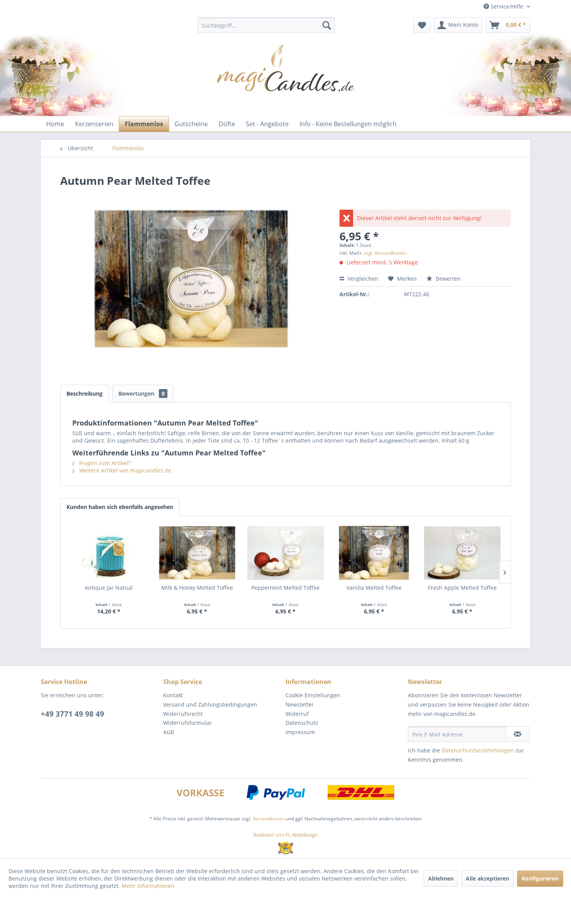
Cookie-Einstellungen (313, 695)
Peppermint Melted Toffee (285, 587)
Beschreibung (84, 393)
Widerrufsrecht (183, 713)
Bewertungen (141, 393)
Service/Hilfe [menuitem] (507, 6)
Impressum (300, 732)
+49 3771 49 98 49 (72, 714)
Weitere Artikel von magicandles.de (124, 470)
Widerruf (297, 713)
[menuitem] (266, 25)
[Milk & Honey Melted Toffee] (197, 553)
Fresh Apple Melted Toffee (462, 587)
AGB (168, 732)
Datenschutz (302, 722)
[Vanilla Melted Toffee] (374, 553)
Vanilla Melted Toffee (374, 587)
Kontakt (173, 695)
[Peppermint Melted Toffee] (285, 553)
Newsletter (300, 704)
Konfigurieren (540, 878)
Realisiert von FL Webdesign (285, 834)
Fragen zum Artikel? (104, 463)
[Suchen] (327, 25)
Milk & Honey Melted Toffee (197, 587)
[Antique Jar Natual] (108, 553)
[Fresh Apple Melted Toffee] (462, 553)
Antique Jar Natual (109, 587)
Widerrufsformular (187, 722)
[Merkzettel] (422, 25)
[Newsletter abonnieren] (517, 734)
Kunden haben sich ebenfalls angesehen (119, 507)
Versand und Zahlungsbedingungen (210, 704)
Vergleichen (362, 278)
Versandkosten (268, 818)
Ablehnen (441, 878)
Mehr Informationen (148, 885)
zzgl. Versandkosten (385, 253)
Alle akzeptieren (487, 878)
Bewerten (447, 278)
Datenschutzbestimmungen (478, 750)
